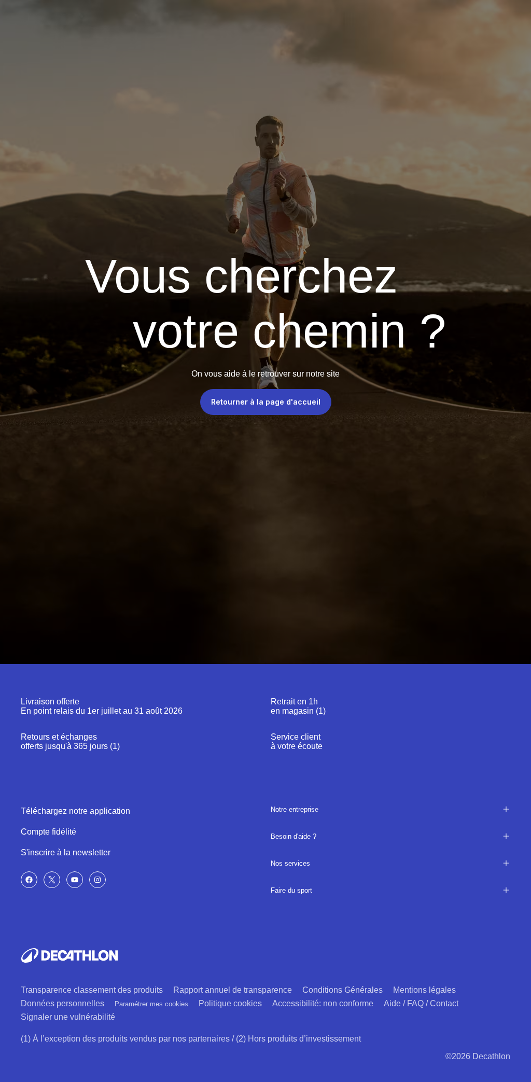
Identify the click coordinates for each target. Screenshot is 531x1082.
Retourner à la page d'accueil (265, 401)
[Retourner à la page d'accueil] (69, 955)
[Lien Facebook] (29, 879)
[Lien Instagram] (97, 879)
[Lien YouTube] (74, 879)
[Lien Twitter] (52, 879)
